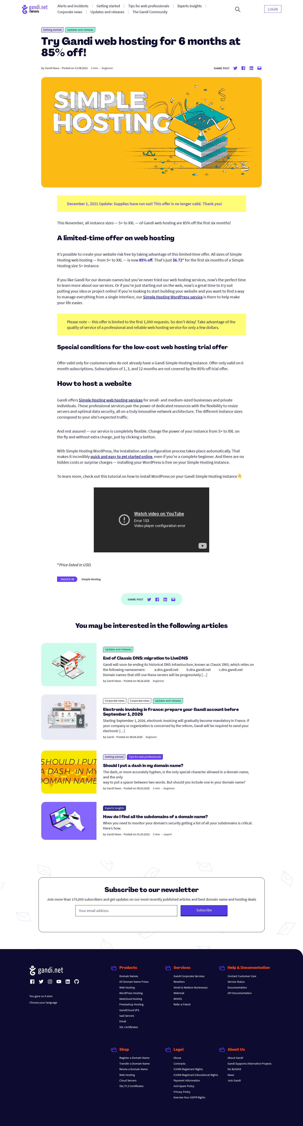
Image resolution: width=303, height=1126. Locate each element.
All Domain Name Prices (134, 982)
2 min (94, 68)
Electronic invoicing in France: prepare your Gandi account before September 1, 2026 (171, 712)
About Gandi (235, 1058)
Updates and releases (80, 30)
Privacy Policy (182, 1092)
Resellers (179, 982)
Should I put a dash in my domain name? (143, 766)
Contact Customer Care (242, 976)
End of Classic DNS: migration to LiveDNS (145, 659)
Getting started (52, 30)
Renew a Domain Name (133, 1069)
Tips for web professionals (145, 757)
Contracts (180, 1063)
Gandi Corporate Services (189, 976)
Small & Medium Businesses (191, 987)
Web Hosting (127, 987)
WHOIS (178, 999)
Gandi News (52, 68)
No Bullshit (234, 1069)
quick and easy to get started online (121, 456)
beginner (107, 68)
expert (168, 834)
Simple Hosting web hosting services (111, 399)
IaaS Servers (126, 1016)
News (231, 1075)
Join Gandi (234, 1080)
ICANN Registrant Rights (188, 1069)
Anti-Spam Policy (184, 1086)
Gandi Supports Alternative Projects (249, 1063)
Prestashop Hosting (131, 1004)
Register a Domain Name (134, 1058)
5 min (156, 788)
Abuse (177, 1058)
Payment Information (187, 1080)
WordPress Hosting (131, 993)
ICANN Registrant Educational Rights (196, 1075)
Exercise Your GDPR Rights (189, 1097)
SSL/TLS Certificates (131, 1086)
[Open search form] (237, 9)
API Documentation (240, 993)
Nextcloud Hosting (130, 999)
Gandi (110, 737)
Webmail (179, 993)
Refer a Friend (182, 1004)
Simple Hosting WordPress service (173, 296)
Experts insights (114, 808)
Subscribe (204, 910)
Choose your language (43, 1002)
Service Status (236, 982)
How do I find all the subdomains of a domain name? (155, 817)
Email (122, 1021)
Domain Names (128, 976)
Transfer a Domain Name (134, 1063)
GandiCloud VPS (129, 1010)
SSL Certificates (128, 1027)
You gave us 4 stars (41, 996)
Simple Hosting (91, 579)
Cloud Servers (127, 1080)
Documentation (237, 987)
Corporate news (114, 700)
